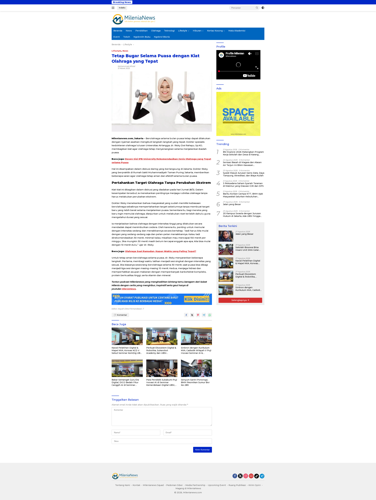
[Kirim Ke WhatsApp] (210, 315)
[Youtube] (251, 476)
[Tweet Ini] (192, 315)
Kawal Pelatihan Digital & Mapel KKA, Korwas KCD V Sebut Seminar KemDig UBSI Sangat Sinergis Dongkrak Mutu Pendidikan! (127, 350)
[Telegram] (262, 476)
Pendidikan (141, 30)
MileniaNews (128, 288)
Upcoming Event (217, 485)
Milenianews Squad (153, 485)
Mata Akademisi (236, 30)
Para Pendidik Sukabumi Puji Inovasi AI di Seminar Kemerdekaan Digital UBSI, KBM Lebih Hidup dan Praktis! (161, 382)
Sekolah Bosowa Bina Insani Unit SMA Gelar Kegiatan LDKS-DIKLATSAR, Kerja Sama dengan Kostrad (248, 248)
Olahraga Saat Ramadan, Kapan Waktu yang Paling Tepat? (160, 251)
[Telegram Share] (204, 315)
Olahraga (156, 30)
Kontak (136, 485)
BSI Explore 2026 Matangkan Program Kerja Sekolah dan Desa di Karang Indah (243, 153)
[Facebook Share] (186, 315)
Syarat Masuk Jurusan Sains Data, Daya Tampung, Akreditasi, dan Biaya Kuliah (243, 174)
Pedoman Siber (174, 485)
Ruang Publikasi (237, 485)
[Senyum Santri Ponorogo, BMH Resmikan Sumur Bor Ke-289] (196, 368)
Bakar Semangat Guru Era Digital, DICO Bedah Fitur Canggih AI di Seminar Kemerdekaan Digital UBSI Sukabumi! (126, 382)
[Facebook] (235, 476)
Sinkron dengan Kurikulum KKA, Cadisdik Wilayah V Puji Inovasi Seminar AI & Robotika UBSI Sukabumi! (196, 350)
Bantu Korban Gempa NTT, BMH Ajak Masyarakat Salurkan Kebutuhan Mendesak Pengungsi (243, 195)
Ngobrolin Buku (142, 37)
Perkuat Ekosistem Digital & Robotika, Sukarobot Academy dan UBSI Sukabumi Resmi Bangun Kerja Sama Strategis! (161, 350)
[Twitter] (240, 476)
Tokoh (126, 37)
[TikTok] (256, 476)
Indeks (122, 7)
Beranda (117, 30)
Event (116, 37)
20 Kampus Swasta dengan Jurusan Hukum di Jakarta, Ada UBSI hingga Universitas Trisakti (242, 214)
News (129, 30)
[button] (257, 7)
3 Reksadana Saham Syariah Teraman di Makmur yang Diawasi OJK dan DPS (243, 184)
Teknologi (169, 30)
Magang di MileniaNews (188, 488)
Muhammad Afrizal (126, 66)
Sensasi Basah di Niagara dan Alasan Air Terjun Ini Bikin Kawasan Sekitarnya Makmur (242, 163)
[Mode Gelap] (262, 7)
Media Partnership (195, 485)
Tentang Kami (122, 485)
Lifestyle (182, 30)
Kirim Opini (255, 485)
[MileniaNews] (134, 19)
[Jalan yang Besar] (226, 236)
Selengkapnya (239, 300)
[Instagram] (245, 476)
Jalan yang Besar (222, 2)
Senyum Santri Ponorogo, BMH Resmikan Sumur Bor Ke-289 (195, 382)
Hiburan (197, 30)
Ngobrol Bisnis (162, 37)
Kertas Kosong (215, 30)
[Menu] (114, 7)
